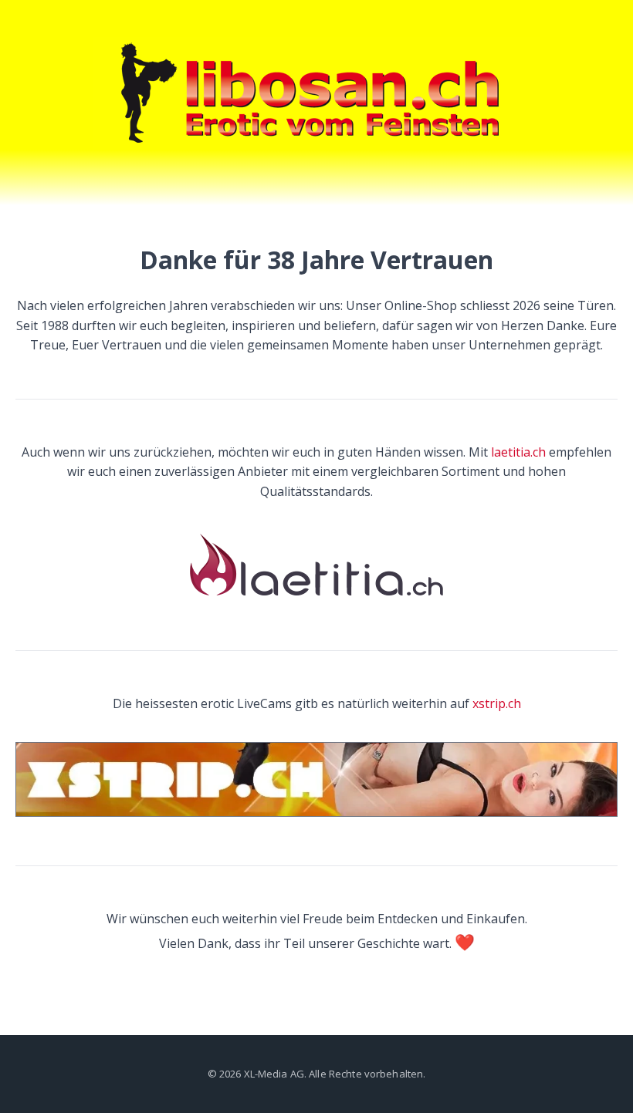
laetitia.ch (518, 452)
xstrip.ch (496, 703)
